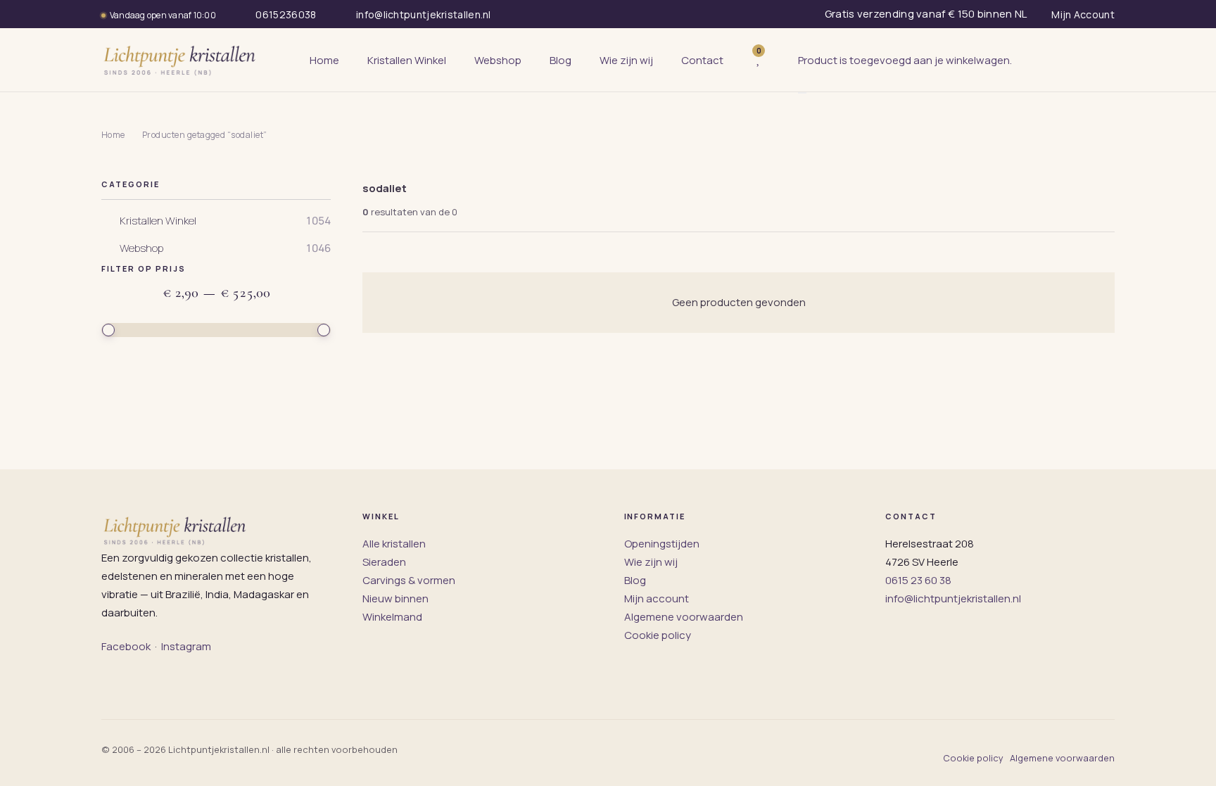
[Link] (779, 60)
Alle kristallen (394, 543)
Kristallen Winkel (158, 221)
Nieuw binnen (395, 598)
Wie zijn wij (651, 561)
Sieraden (384, 561)
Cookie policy (657, 635)
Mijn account (656, 598)
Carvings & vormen (408, 580)
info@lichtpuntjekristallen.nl (953, 598)
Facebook (126, 646)
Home (113, 135)
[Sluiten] (802, 93)
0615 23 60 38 (918, 580)
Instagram (186, 646)
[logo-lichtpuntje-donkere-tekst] (180, 59)
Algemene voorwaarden (683, 616)
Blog (635, 580)
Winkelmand (392, 616)
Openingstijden (661, 543)
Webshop (141, 248)
